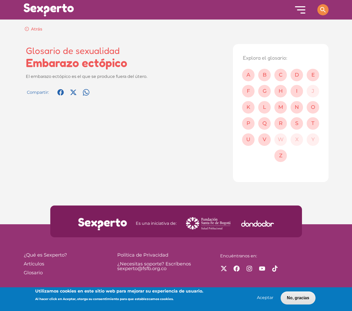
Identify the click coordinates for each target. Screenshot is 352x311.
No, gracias (298, 298)
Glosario (33, 273)
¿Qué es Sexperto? (45, 255)
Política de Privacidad (142, 255)
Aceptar (265, 298)
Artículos (34, 264)
